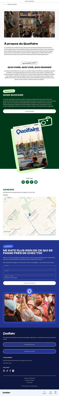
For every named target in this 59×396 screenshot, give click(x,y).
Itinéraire (5, 195)
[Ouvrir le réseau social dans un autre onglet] (23, 182)
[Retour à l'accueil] (6, 393)
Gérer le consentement (29, 1)
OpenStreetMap (48, 234)
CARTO (54, 234)
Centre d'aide (29, 382)
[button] (29, 214)
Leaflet (41, 234)
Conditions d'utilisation (29, 380)
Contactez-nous (7, 363)
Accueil (4, 4)
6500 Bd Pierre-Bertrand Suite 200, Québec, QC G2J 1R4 (17, 360)
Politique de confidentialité (29, 378)
